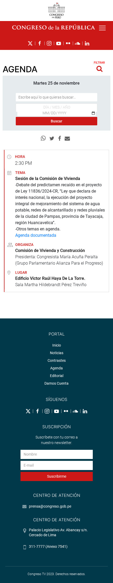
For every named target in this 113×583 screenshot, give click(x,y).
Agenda (56, 368)
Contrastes (57, 360)
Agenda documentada (35, 235)
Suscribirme (56, 476)
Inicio (56, 345)
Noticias (56, 353)
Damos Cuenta (56, 383)
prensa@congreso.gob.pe (50, 506)
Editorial (56, 376)
